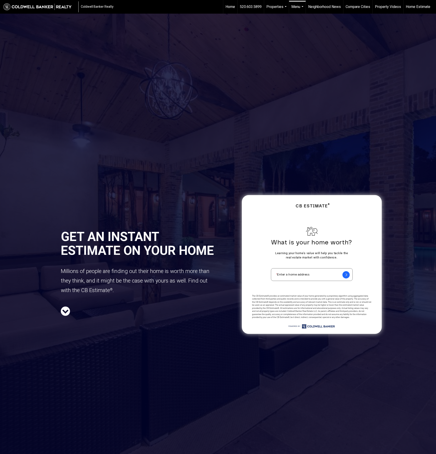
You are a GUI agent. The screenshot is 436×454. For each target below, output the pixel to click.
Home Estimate (418, 7)
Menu (298, 9)
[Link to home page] (39, 7)
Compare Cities (358, 7)
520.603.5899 (251, 7)
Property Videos (388, 7)
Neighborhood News (324, 7)
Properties (277, 9)
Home (230, 7)
